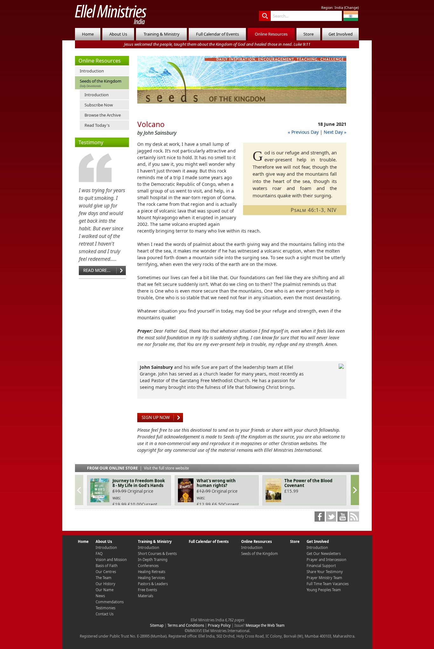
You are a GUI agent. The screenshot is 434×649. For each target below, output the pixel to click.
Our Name (104, 590)
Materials (145, 596)
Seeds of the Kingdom (100, 83)
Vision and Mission (111, 560)
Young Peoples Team (324, 590)
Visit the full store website (166, 468)
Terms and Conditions (185, 625)
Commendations (110, 602)
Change (351, 7)
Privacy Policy (219, 625)
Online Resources (271, 34)
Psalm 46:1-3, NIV (314, 209)
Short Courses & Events (157, 553)
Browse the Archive (103, 115)
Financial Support (321, 566)
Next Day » (335, 132)
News (100, 596)
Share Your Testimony (325, 572)
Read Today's (97, 125)
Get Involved (341, 34)
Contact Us (104, 614)
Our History (105, 584)
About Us (118, 34)
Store (308, 34)
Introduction (92, 71)
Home (88, 34)
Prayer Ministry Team (324, 578)
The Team (104, 578)
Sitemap (157, 625)
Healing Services (151, 578)
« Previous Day (303, 132)
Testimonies (105, 608)
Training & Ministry (162, 34)
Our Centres (106, 572)
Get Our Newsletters (324, 553)
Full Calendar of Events (217, 34)
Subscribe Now (99, 105)
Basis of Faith (107, 566)
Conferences (148, 566)
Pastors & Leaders (153, 584)
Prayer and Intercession (326, 560)
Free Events (147, 590)
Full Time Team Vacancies (328, 584)
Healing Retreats (151, 572)
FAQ (99, 553)
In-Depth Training (152, 560)
